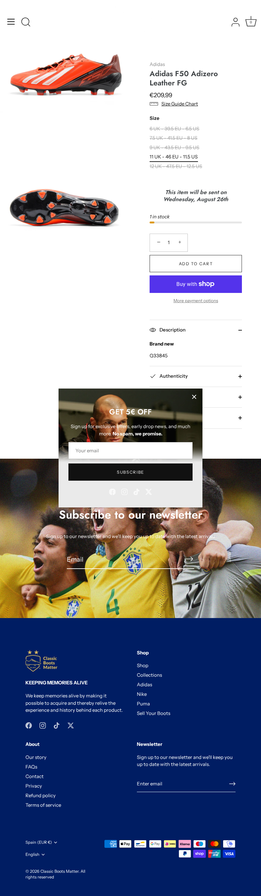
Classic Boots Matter (59, 871)
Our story (35, 757)
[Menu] (11, 22)
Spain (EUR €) (38, 842)
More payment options (195, 300)
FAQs (31, 767)
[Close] (194, 397)
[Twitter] (148, 491)
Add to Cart (196, 263)
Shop (142, 665)
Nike (142, 694)
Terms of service (43, 805)
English (32, 854)
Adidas (157, 64)
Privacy (33, 786)
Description (172, 330)
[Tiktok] (136, 491)
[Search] (26, 23)
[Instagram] (124, 491)
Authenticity (173, 376)
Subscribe (130, 472)
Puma (143, 704)
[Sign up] (232, 784)
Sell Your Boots (153, 713)
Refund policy (40, 795)
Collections (149, 675)
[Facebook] (112, 491)
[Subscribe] (189, 559)
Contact (34, 776)
